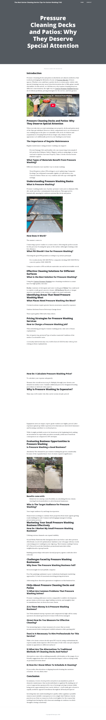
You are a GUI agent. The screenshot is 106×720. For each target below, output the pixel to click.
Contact (89, 2)
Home (82, 2)
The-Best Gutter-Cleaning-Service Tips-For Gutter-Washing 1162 (38, 2)
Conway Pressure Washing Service (66, 88)
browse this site (62, 80)
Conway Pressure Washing (43, 281)
